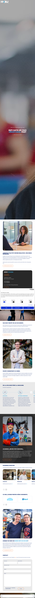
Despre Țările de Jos (7, 334)
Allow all (28, 307)
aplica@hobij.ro (6, 275)
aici (15, 557)
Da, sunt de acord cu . (10, 588)
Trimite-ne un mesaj (7, 459)
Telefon (5, 569)
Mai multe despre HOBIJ (8, 379)
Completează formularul (8, 550)
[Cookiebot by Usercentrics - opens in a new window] (30, 289)
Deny (6, 307)
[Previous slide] (4, 489)
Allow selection (17, 307)
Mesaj (5, 573)
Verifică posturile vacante (17, 134)
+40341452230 (6, 274)
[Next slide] (31, 392)
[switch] (13, 302)
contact (6, 287)
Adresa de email (6, 565)
